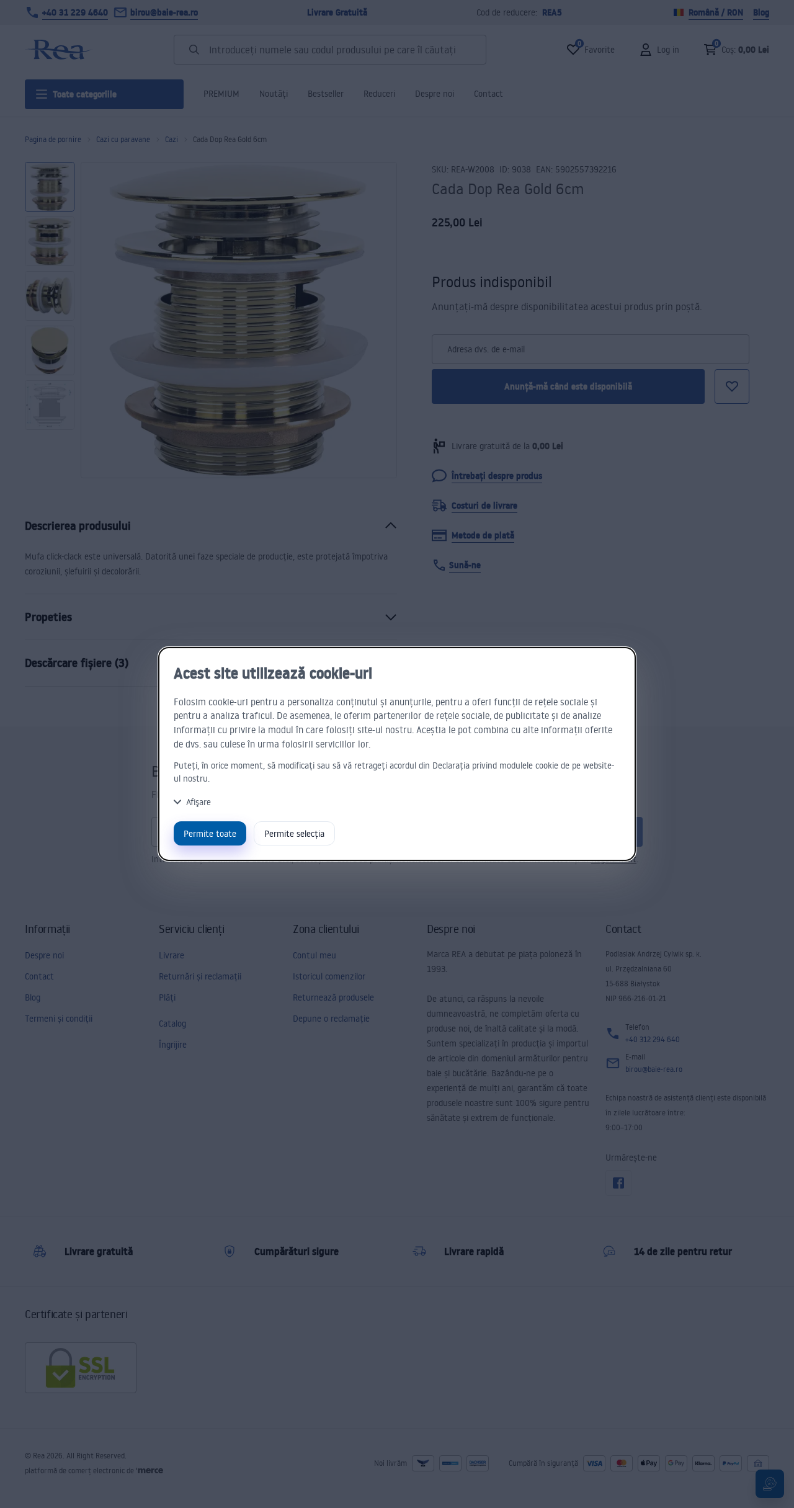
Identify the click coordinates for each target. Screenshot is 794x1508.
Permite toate (210, 833)
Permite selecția (294, 833)
